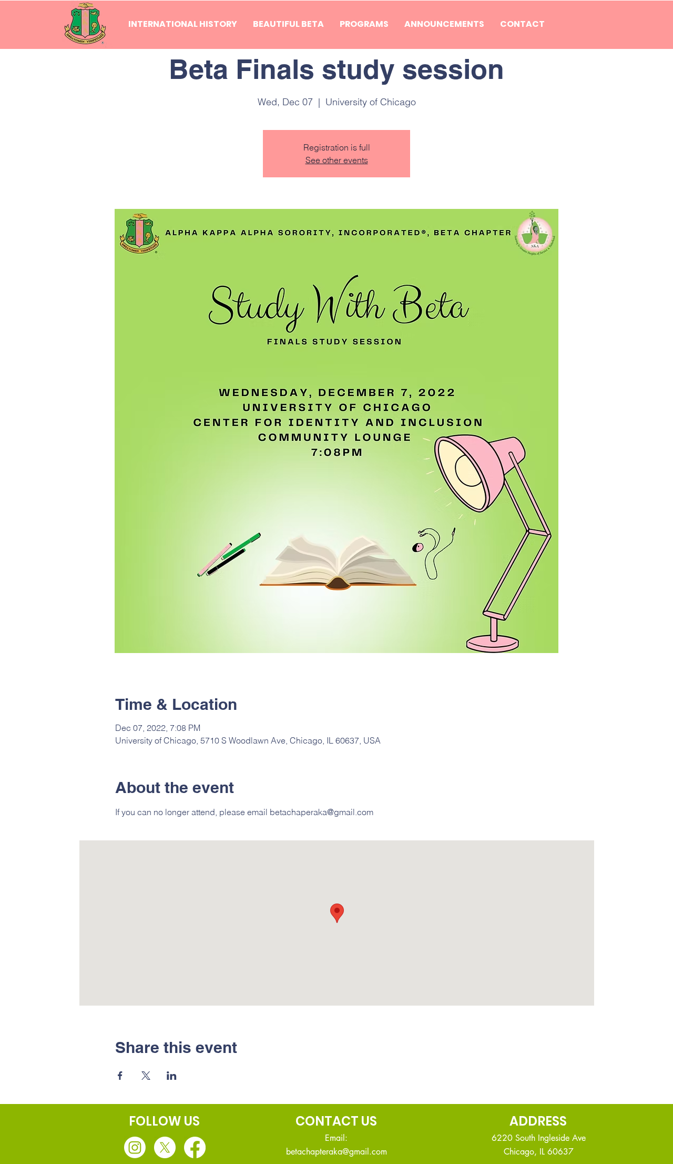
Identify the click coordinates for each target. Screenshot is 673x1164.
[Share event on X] (146, 1075)
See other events (336, 160)
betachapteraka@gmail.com (336, 1151)
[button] (288, 24)
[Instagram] (135, 1147)
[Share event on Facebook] (120, 1075)
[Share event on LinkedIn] (172, 1075)
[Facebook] (195, 1147)
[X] (165, 1147)
